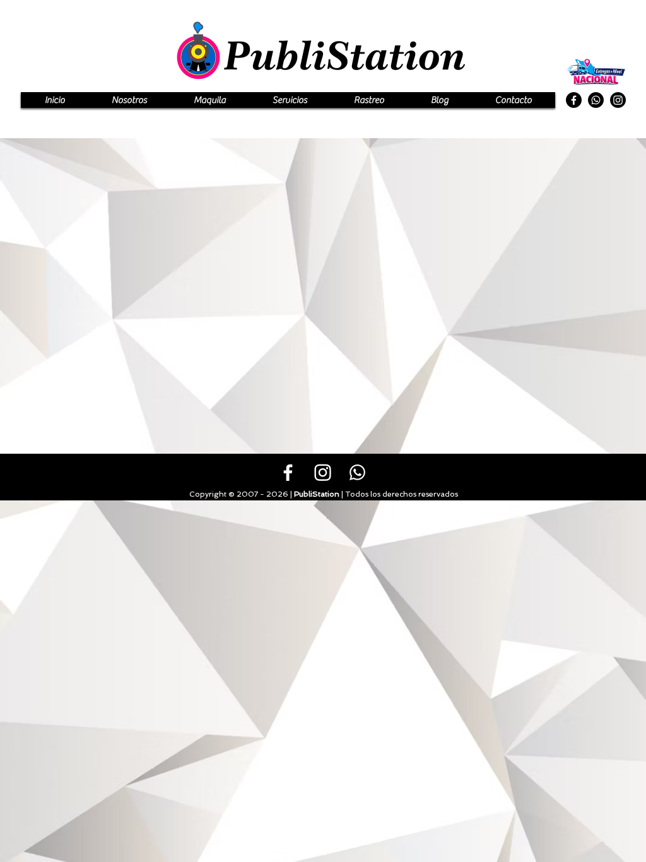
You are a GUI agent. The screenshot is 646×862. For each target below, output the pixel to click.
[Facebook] (574, 100)
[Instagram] (618, 100)
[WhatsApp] (596, 100)
